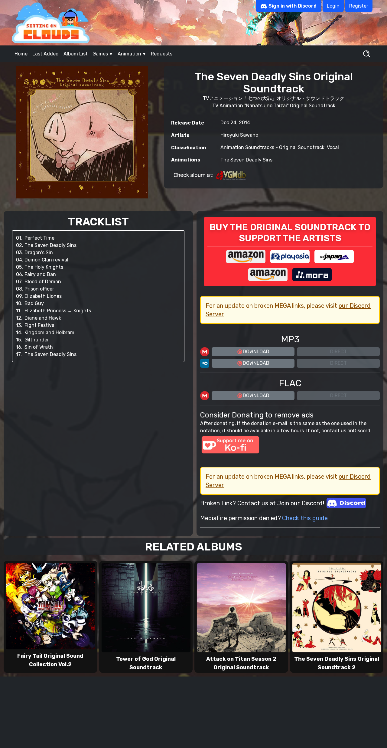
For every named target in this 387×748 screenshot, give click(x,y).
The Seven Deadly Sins (246, 160)
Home (21, 54)
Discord (361, 431)
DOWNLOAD (256, 351)
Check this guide (305, 518)
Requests (161, 54)
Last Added (45, 54)
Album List (75, 54)
